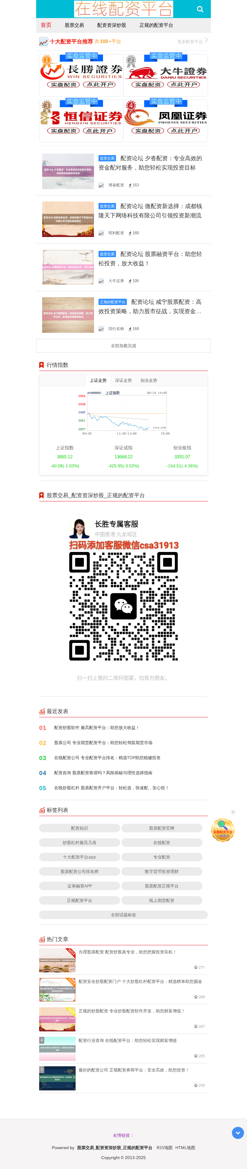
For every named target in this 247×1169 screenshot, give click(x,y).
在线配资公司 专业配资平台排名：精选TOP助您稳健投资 (107, 757)
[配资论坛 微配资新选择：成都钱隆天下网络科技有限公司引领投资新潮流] (68, 219)
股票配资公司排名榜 (79, 871)
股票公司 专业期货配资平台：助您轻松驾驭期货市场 (103, 742)
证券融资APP (79, 886)
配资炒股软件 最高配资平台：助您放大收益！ (97, 727)
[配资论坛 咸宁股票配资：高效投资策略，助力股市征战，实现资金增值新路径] (68, 314)
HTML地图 (185, 1147)
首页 (46, 24)
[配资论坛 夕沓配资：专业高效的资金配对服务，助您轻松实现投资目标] (68, 171)
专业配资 (161, 857)
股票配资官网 (161, 828)
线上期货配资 (161, 900)
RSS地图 (165, 1147)
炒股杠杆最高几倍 (79, 842)
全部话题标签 (123, 915)
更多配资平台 (190, 41)
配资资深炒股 (111, 25)
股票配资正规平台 (162, 886)
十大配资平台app (79, 857)
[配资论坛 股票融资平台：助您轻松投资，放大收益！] (68, 267)
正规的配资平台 (156, 25)
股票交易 (74, 25)
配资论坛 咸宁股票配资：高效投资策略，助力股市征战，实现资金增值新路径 (150, 311)
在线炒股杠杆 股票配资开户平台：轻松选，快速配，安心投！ (111, 787)
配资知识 (79, 828)
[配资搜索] (200, 9)
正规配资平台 (79, 900)
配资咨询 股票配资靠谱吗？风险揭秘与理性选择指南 (103, 772)
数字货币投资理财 (162, 871)
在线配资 (161, 842)
